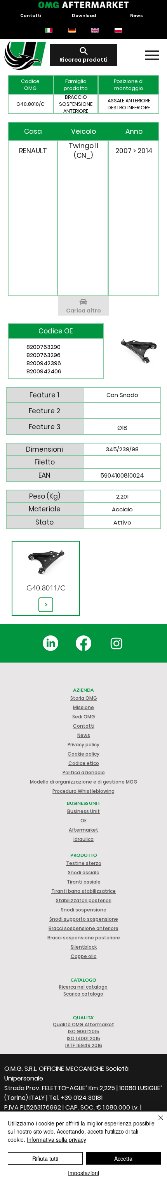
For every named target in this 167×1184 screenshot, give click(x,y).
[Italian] (48, 30)
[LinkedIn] (50, 643)
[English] (95, 30)
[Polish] (118, 30)
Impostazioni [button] (83, 1173)
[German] (72, 30)
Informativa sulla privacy (56, 1139)
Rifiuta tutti (45, 1158)
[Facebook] (83, 643)
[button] (83, 754)
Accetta (123, 1158)
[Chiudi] (156, 1122)
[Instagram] (116, 643)
